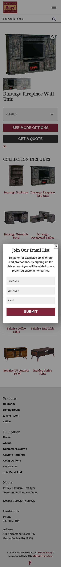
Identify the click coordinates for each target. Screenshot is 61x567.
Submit (31, 312)
